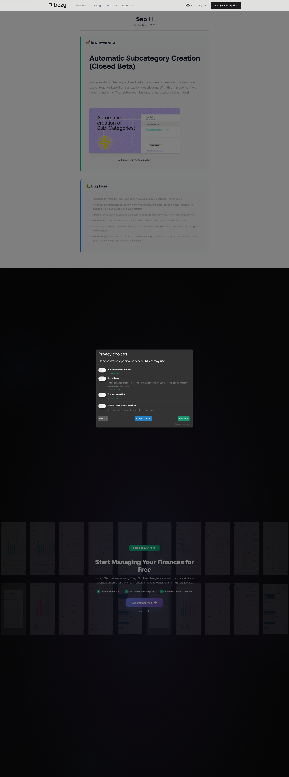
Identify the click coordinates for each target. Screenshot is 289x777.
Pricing (97, 5)
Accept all (184, 418)
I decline (103, 418)
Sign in (202, 5)
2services (113, 389)
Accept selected (143, 418)
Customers (111, 5)
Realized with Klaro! (182, 424)
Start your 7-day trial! (225, 5)
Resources (128, 5)
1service (113, 373)
